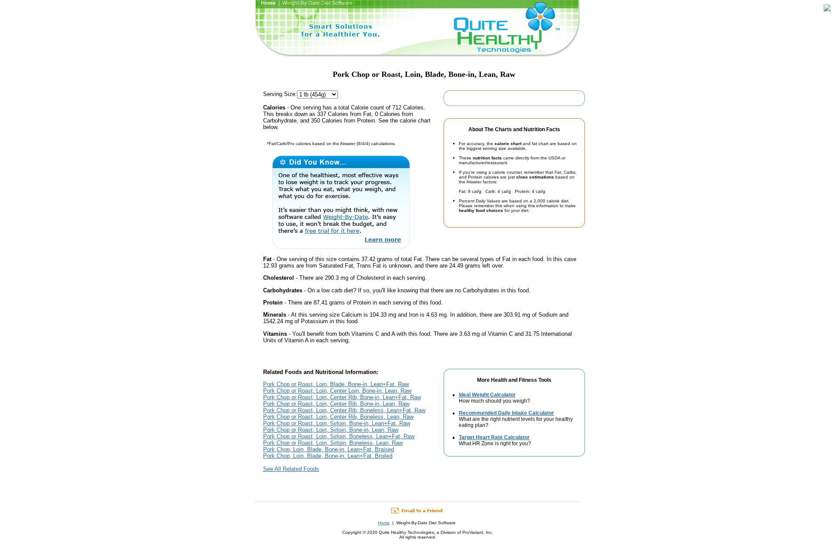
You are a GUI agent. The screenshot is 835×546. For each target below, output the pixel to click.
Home (384, 522)
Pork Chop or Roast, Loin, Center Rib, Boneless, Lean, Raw (338, 417)
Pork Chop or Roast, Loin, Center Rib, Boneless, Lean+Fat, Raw (344, 410)
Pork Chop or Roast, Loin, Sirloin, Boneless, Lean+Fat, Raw (338, 436)
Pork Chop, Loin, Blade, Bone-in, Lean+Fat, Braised (328, 449)
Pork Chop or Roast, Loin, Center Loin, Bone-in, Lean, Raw (337, 390)
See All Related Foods (291, 469)
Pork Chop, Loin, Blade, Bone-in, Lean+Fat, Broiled (327, 456)
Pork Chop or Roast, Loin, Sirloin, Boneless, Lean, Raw (333, 443)
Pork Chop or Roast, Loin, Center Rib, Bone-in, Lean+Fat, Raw (342, 397)
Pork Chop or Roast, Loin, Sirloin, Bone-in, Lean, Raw (330, 430)
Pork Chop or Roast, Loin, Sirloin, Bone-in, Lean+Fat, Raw (336, 423)
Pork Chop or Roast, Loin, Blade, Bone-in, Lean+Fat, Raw (336, 384)
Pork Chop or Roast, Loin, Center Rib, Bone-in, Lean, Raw (336, 403)
